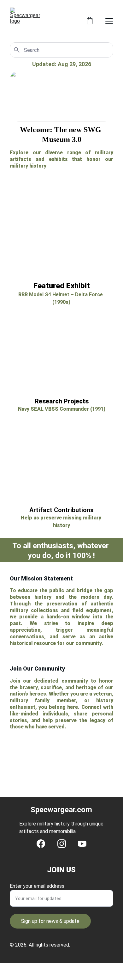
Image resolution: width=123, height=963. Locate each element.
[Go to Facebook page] (41, 843)
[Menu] (109, 21)
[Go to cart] (89, 21)
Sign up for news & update (50, 921)
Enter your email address (37, 886)
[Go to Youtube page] (82, 843)
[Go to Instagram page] (61, 843)
